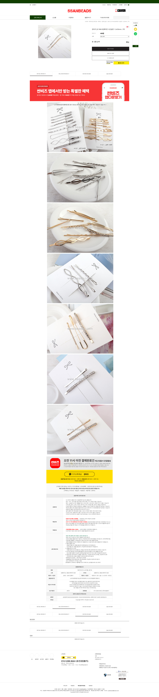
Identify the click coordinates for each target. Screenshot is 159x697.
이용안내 (72, 685)
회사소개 (65, 685)
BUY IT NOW (110, 48)
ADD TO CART (110, 53)
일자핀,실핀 (104, 21)
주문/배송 (52, 659)
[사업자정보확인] (83, 689)
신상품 (54, 18)
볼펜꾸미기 (88, 18)
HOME (86, 21)
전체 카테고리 (38, 18)
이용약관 (90, 685)
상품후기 (47, 659)
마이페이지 (135, 23)
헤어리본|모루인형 (93, 21)
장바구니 (135, 25)
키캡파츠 (71, 18)
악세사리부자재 (104, 18)
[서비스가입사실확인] (112, 667)
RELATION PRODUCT (64, 73)
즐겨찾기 (34, 4)
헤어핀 (99, 21)
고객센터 (120, 4)
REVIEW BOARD (87, 73)
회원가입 (109, 4)
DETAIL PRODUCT (41, 73)
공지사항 (42, 659)
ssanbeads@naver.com (113, 690)
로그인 (104, 4)
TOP (136, 46)
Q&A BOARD (109, 73)
